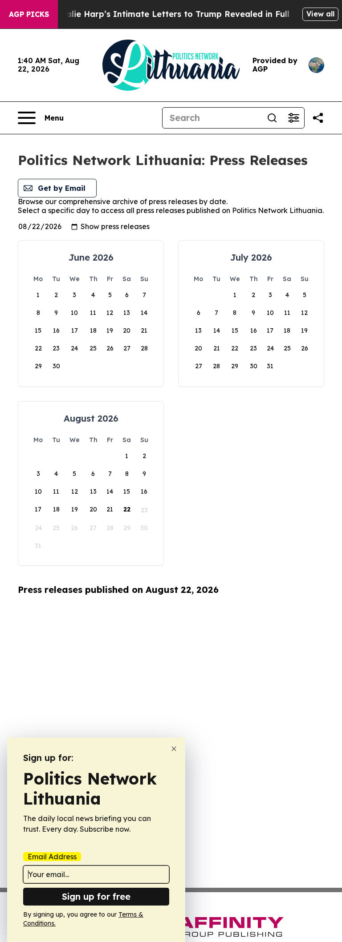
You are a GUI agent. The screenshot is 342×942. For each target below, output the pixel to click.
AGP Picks (29, 14)
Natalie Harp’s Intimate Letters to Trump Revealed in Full (170, 14)
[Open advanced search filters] (293, 118)
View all (320, 13)
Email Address (52, 856)
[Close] (174, 749)
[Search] (272, 118)
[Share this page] (318, 118)
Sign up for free (96, 896)
